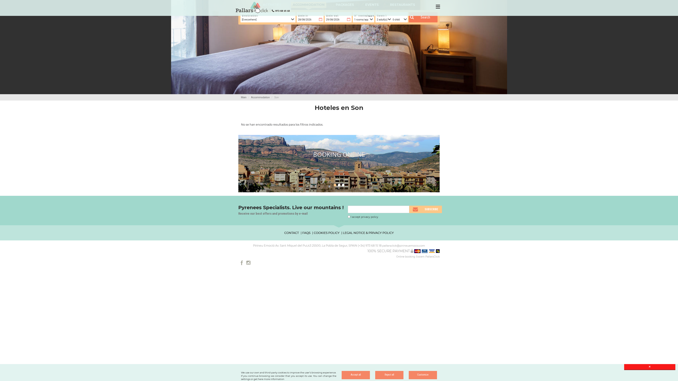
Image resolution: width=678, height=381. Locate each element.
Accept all (356, 374)
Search (425, 17)
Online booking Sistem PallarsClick (418, 256)
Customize (423, 374)
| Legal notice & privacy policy (367, 233)
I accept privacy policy (364, 217)
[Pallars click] (264, 7)
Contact (291, 233)
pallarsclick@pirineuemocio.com (403, 245)
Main (243, 97)
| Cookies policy (326, 233)
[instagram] (248, 262)
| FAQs (305, 233)
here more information (271, 379)
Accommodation (260, 97)
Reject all (389, 374)
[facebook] (241, 262)
